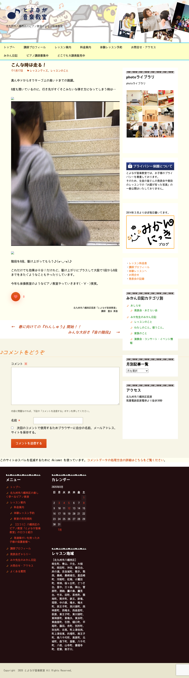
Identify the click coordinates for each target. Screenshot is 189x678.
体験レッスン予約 (111, 47)
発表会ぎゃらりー (20, 554)
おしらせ (135, 305)
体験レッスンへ (138, 271)
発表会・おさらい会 (145, 310)
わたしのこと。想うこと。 (149, 327)
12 (69, 508)
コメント (19, 363)
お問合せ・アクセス (143, 47)
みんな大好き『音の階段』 (94, 332)
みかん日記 (11, 55)
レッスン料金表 (138, 263)
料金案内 (85, 47)
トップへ (9, 47)
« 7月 (58, 529)
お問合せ (134, 275)
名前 (15, 420)
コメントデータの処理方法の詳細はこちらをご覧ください (125, 460)
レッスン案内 (63, 47)
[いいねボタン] (15, 296)
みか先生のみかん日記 (143, 317)
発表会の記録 (136, 278)
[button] (134, 98)
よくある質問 (18, 571)
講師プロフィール (35, 47)
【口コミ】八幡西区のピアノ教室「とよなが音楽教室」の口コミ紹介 (25, 528)
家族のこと (140, 333)
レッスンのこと (59, 70)
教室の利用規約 (23, 518)
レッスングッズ (39, 70)
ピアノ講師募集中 (37, 55)
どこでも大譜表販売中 (71, 55)
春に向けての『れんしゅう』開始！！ (46, 326)
